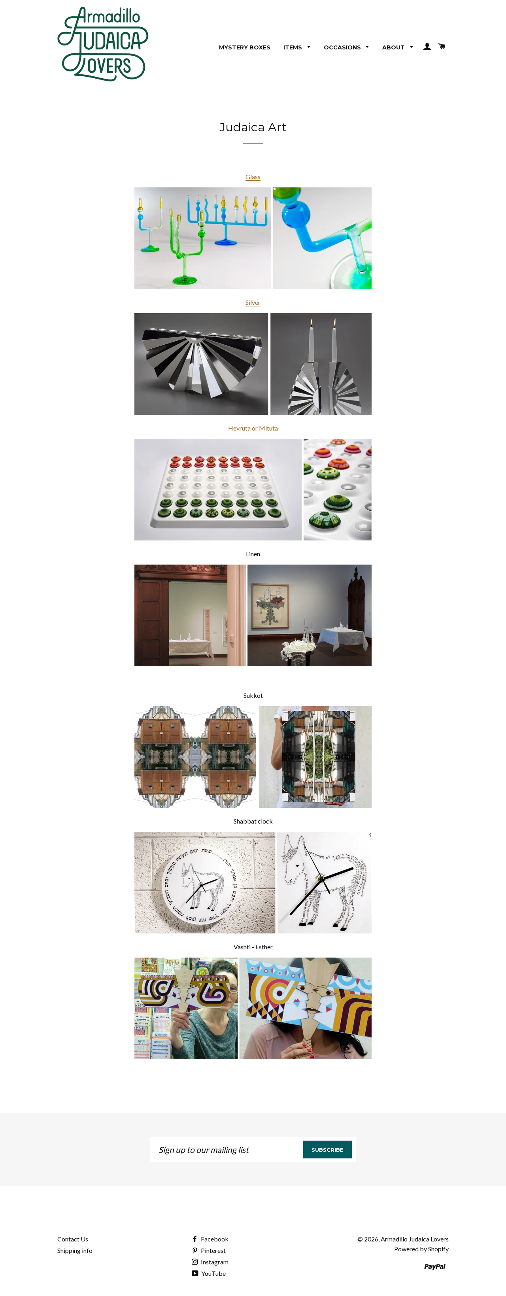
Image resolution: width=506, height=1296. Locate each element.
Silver (253, 302)
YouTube (213, 1273)
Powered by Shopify (421, 1249)
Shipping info (75, 1250)
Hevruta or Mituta (253, 428)
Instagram (214, 1262)
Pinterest (213, 1250)
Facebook (214, 1239)
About (394, 47)
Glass (253, 176)
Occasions (343, 47)
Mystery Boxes (244, 47)
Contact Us (72, 1239)
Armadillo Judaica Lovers (415, 1239)
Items (293, 47)
